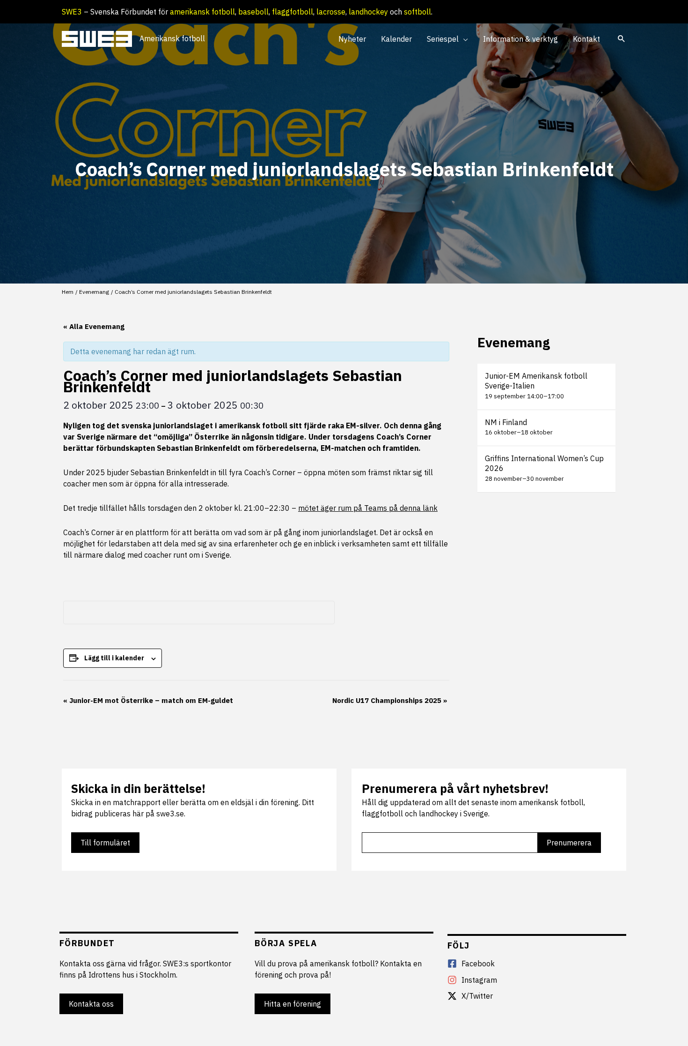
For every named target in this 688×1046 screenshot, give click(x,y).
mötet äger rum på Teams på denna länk (368, 508)
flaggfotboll (292, 11)
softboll (417, 11)
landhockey (368, 11)
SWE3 (72, 11)
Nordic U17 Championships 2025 (389, 700)
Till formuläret (105, 842)
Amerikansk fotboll (172, 38)
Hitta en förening (292, 1004)
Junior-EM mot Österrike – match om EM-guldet (148, 700)
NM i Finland (506, 422)
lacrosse (330, 11)
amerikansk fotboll (202, 11)
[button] (463, 39)
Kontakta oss (91, 1004)
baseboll (253, 11)
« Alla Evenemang (93, 326)
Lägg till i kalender (114, 658)
